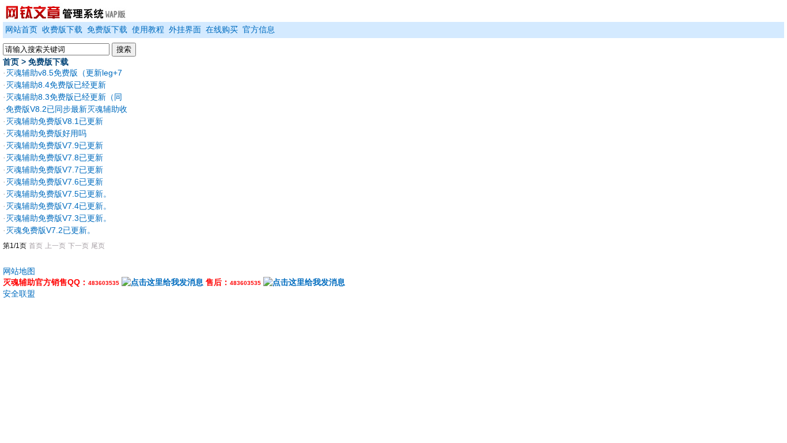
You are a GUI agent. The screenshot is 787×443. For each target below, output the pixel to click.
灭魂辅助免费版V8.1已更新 (54, 121)
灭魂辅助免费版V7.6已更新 (54, 181)
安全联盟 (19, 293)
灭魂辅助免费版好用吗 (46, 133)
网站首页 (21, 29)
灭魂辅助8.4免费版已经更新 (56, 84)
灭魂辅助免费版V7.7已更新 (54, 169)
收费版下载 (62, 29)
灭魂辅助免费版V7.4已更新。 (58, 206)
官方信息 (259, 29)
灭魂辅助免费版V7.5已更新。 (58, 193)
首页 (11, 61)
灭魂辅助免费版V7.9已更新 (54, 145)
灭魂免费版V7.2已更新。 (50, 230)
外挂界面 (185, 29)
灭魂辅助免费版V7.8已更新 (54, 157)
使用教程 (148, 29)
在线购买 (222, 29)
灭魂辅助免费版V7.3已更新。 (58, 218)
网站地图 (19, 271)
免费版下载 (107, 29)
